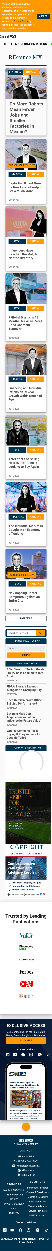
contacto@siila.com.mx (28, 1165)
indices (14, 1199)
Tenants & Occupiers (37, 1197)
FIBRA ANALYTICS (14, 1194)
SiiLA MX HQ (28, 1175)
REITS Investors (37, 1215)
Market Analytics (14, 1190)
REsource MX (25, 57)
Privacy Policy (20, 21)
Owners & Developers (37, 1192)
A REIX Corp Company (26, 1143)
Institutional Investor (37, 1187)
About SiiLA (28, 1156)
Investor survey (14, 1204)
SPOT (14, 1208)
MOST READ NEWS (27, 663)
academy (14, 1213)
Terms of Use (44, 1239)
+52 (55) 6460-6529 (28, 1161)
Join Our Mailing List (27, 641)
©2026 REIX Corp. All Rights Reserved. (19, 1239)
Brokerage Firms (37, 1201)
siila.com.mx (28, 1170)
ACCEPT (43, 16)
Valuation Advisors (37, 1206)
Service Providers (37, 1210)
